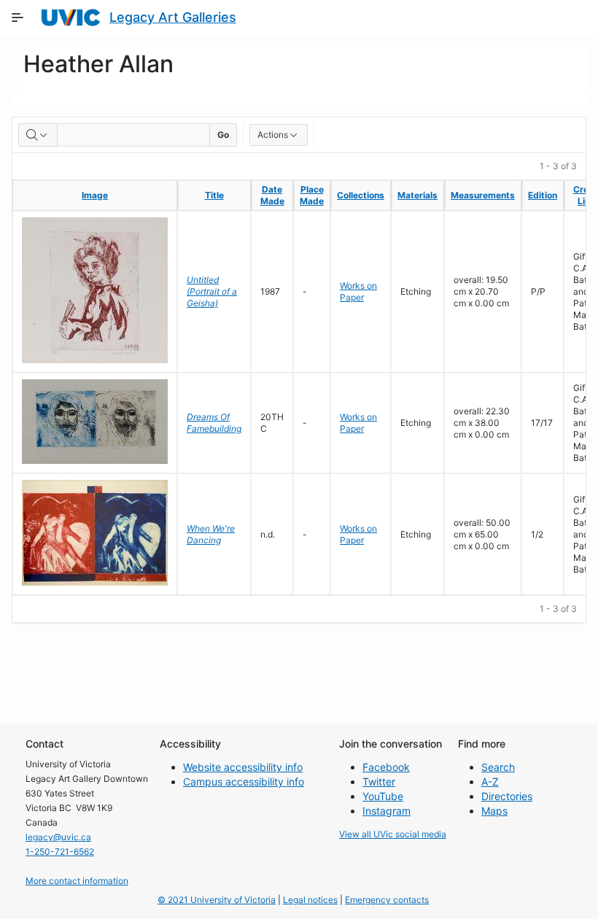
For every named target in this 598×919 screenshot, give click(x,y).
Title (214, 195)
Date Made (272, 195)
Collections (360, 195)
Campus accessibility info (243, 781)
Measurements (483, 195)
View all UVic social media (392, 834)
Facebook (386, 767)
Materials (417, 195)
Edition (542, 195)
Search (498, 767)
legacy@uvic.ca (58, 836)
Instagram (386, 810)
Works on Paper (358, 291)
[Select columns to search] (38, 135)
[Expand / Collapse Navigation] (17, 17)
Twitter (378, 781)
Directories (506, 796)
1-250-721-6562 (60, 851)
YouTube (382, 796)
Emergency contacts (387, 899)
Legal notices (310, 899)
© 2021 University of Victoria (217, 899)
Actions (272, 134)
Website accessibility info (243, 767)
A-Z (490, 781)
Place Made (312, 195)
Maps (494, 810)
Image (95, 195)
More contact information (77, 880)
